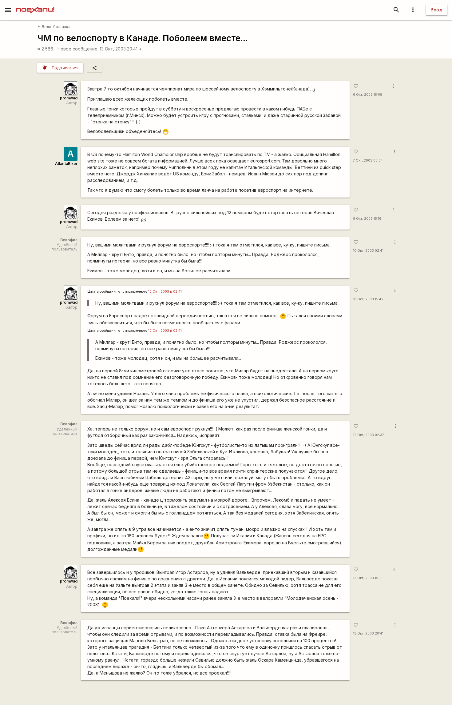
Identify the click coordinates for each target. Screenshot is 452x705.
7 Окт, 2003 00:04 (368, 160)
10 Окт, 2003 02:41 (368, 251)
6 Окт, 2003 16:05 (367, 95)
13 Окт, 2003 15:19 (368, 578)
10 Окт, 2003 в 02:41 (165, 292)
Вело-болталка (54, 26)
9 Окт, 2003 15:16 (367, 219)
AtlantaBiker (66, 163)
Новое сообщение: (77, 48)
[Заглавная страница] (35, 4)
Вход (436, 9)
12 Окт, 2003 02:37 (368, 435)
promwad (68, 98)
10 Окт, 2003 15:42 (368, 299)
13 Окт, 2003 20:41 (121, 48)
